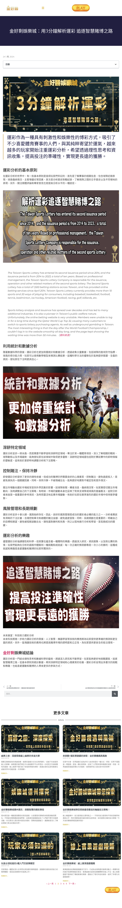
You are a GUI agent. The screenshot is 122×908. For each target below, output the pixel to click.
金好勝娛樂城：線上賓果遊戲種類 (79, 863)
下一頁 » (72, 883)
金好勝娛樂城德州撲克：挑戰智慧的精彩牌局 (22, 809)
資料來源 (64, 335)
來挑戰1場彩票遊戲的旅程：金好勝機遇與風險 (85, 756)
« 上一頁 (49, 883)
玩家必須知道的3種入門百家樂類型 (18, 863)
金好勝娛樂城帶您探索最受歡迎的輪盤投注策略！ (86, 809)
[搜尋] (115, 694)
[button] (43, 8)
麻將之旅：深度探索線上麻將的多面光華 (20, 756)
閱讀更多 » (4, 773)
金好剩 (8, 653)
